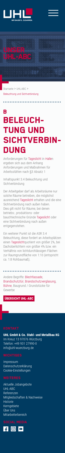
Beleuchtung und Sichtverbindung (20, 94)
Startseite (8, 88)
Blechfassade (33, 277)
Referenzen (10, 393)
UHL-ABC (21, 88)
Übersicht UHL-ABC (19, 298)
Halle (48, 159)
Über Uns (9, 410)
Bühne (7, 286)
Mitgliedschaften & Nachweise (22, 397)
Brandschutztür (13, 281)
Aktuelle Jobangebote (17, 384)
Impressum (10, 362)
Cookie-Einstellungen (16, 370)
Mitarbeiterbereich (15, 415)
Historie (8, 402)
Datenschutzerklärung (17, 366)
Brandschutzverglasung (40, 281)
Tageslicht (34, 159)
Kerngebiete (11, 406)
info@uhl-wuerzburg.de (18, 348)
